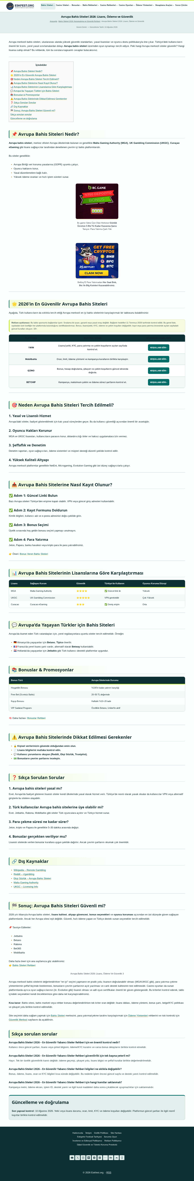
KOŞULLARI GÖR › (158, 347)
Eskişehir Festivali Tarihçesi (89, 1137)
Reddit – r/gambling (24, 874)
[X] (77, 1157)
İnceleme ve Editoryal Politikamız (87, 1141)
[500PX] (105, 1157)
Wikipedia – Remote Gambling (30, 870)
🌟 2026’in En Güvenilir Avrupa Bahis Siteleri (33, 75)
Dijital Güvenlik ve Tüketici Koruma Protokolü (97, 1144)
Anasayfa (53, 21)
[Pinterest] (99, 1157)
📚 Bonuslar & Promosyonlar (25, 95)
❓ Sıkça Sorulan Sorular (23, 102)
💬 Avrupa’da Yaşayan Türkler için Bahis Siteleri (34, 91)
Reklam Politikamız (112, 1141)
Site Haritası (116, 1133)
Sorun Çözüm (181, 5)
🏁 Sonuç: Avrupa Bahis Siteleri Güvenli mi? (32, 110)
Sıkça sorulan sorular (21, 114)
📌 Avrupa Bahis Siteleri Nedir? (26, 71)
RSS (108, 1172)
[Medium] (88, 1157)
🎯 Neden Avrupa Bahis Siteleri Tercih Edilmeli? (34, 79)
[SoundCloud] (116, 1157)
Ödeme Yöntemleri (138, 1015)
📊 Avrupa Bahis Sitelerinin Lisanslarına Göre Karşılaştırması (41, 87)
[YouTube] (72, 1157)
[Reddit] (94, 1157)
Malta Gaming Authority (26, 882)
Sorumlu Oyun (110, 1137)
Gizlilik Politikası (101, 1133)
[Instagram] (83, 1157)
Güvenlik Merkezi (18, 1019)
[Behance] (111, 1157)
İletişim (88, 1133)
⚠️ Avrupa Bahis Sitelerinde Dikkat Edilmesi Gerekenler (38, 99)
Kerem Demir (82, 27)
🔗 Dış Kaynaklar (19, 106)
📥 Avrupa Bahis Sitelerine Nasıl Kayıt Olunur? (34, 83)
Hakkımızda (77, 1133)
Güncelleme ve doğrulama (23, 118)
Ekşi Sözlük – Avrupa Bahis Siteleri (32, 878)
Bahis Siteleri (58, 1015)
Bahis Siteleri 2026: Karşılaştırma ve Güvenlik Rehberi (79, 21)
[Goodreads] (122, 1157)
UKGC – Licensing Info (26, 886)
